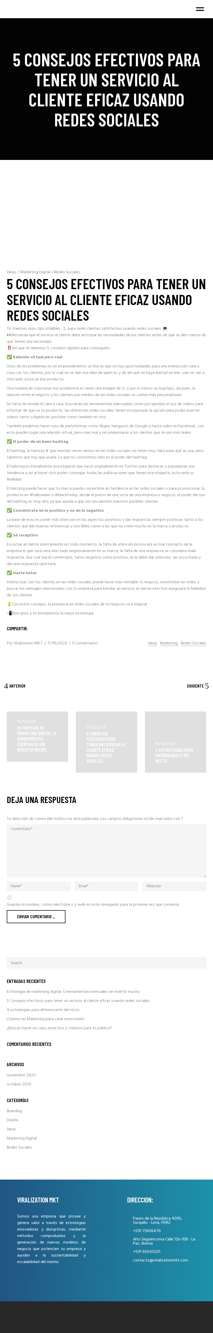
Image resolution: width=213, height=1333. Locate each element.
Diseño (12, 1120)
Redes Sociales (67, 272)
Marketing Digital (35, 272)
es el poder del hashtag (126, 457)
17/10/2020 (57, 643)
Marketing (169, 643)
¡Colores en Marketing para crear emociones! (45, 1019)
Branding (14, 1111)
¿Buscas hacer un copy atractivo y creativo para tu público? (59, 1028)
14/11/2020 (26, 722)
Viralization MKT (28, 643)
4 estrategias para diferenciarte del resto (174, 755)
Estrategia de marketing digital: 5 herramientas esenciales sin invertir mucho (36, 739)
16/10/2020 (165, 744)
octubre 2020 (19, 1084)
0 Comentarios (85, 643)
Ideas (11, 272)
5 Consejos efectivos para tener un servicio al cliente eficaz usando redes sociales (106, 747)
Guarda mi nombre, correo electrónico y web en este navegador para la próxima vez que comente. (93, 905)
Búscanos (20, 613)
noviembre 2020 (21, 1075)
